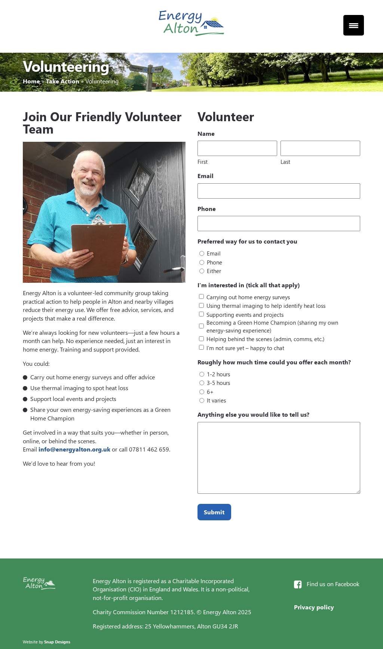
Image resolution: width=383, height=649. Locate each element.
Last (285, 161)
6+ (210, 391)
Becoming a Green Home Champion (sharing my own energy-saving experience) (272, 326)
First (202, 161)
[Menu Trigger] (353, 25)
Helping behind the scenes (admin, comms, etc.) (265, 339)
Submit (214, 512)
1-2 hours (218, 374)
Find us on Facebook (333, 584)
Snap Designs (57, 641)
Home (31, 81)
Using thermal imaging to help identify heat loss (265, 305)
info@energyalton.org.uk (74, 449)
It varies (216, 400)
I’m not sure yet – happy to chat (245, 348)
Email (214, 253)
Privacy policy (314, 607)
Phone (214, 262)
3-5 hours (218, 382)
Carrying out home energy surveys (248, 297)
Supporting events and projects (245, 314)
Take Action (62, 81)
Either (214, 271)
